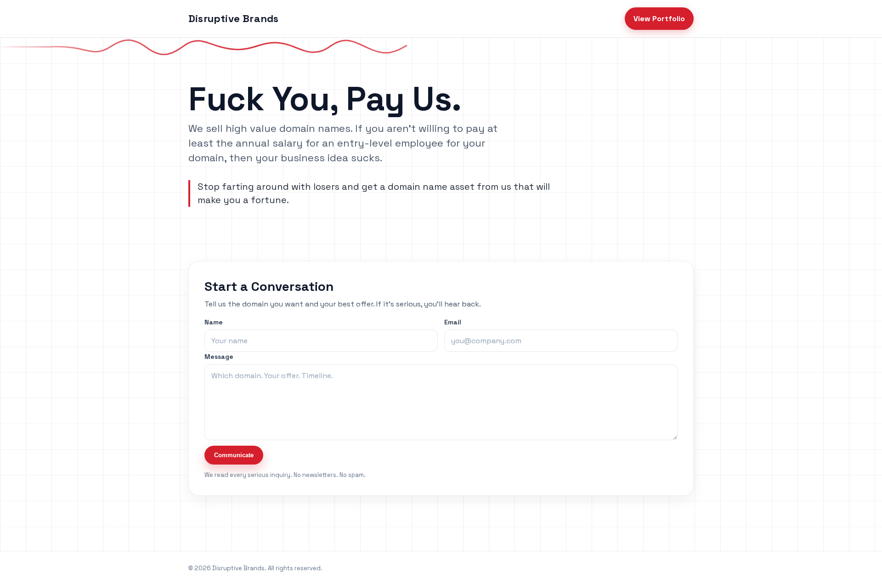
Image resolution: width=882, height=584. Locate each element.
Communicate (234, 455)
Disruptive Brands (233, 18)
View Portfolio (659, 18)
